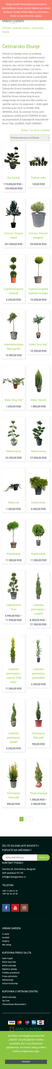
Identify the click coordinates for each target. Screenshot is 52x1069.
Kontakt (5, 937)
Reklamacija (7, 980)
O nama (5, 934)
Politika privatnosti (10, 973)
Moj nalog (6, 945)
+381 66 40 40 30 (10, 894)
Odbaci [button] (38, 16)
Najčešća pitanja (9, 969)
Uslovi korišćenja (10, 983)
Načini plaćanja (9, 965)
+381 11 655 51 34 (10, 891)
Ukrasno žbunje (21, 28)
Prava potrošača (9, 976)
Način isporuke (9, 962)
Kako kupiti (7, 958)
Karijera (5, 941)
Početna (6, 28)
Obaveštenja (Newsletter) (14, 1004)
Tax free (6, 1001)
